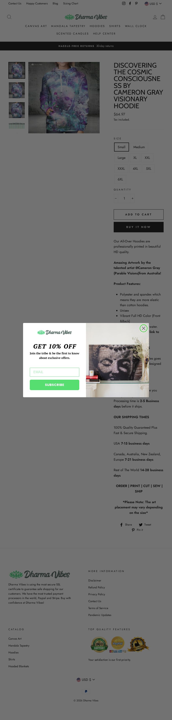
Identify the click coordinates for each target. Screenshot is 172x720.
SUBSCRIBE (54, 384)
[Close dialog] (143, 328)
